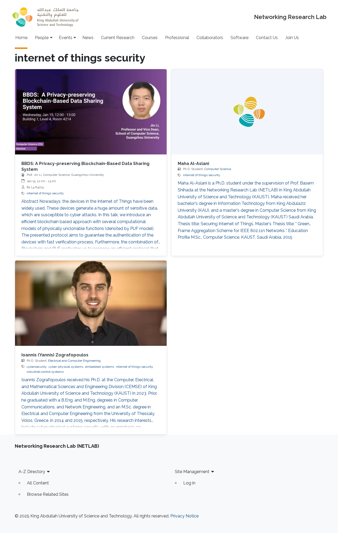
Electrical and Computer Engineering (74, 360)
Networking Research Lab (290, 17)
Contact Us (267, 37)
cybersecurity (37, 367)
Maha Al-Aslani (193, 163)
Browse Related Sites (48, 494)
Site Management (192, 471)
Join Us (292, 37)
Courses (150, 37)
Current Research (117, 37)
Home (21, 37)
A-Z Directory (31, 471)
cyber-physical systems (66, 367)
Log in (189, 482)
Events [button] (65, 37)
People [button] (42, 37)
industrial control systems (45, 372)
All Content (38, 482)
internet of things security (45, 193)
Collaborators (209, 37)
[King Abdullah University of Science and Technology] (45, 17)
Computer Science (217, 169)
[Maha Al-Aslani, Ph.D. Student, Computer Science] (247, 111)
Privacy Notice (184, 515)
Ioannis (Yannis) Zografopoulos (54, 354)
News (87, 37)
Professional (177, 37)
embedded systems (99, 367)
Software (239, 37)
